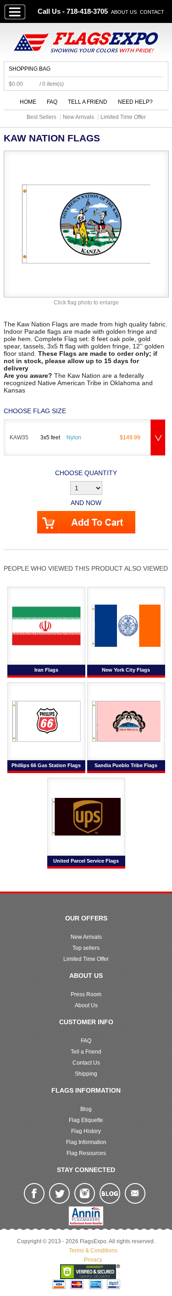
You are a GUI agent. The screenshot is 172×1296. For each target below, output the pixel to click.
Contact (152, 12)
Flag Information (86, 1142)
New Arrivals (86, 937)
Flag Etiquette (86, 1120)
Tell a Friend (87, 102)
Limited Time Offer (86, 959)
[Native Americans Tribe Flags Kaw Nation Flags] (86, 223)
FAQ (52, 102)
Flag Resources (86, 1153)
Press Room (86, 994)
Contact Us (86, 1063)
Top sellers (86, 948)
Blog (86, 1109)
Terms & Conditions (93, 1250)
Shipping (86, 1074)
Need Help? (135, 102)
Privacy (93, 1260)
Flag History (86, 1131)
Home (28, 102)
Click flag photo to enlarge (86, 302)
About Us (124, 12)
